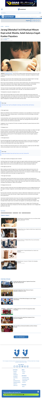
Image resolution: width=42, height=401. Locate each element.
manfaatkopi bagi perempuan (6, 212)
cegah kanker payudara (26, 212)
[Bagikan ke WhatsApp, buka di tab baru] (36, 20)
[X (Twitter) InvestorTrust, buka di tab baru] (20, 366)
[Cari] (39, 12)
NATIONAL (15, 377)
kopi (20, 212)
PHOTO (23, 371)
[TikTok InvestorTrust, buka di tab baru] (28, 366)
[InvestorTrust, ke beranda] (17, 354)
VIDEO (23, 373)
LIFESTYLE (15, 385)
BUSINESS (15, 376)
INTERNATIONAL (16, 380)
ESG (14, 379)
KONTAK (24, 382)
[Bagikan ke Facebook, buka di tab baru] (32, 20)
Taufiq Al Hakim (6, 38)
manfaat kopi (15, 212)
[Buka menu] (2, 9)
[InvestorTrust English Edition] (25, 354)
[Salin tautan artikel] (38, 20)
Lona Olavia (5, 39)
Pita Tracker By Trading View (37, 18)
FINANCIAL (15, 374)
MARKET (15, 371)
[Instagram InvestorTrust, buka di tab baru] (17, 366)
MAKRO (15, 373)
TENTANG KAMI (25, 377)
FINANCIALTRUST (16, 382)
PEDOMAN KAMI (25, 379)
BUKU (23, 386)
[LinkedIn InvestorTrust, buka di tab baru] (25, 366)
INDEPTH (15, 384)
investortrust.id (8, 73)
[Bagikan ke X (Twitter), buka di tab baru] (34, 20)
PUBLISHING (24, 380)
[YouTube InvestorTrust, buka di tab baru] (22, 366)
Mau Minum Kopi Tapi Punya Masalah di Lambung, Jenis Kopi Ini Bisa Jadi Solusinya (18, 104)
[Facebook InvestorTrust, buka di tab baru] (14, 366)
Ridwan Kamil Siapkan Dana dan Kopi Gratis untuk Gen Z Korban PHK (15, 153)
